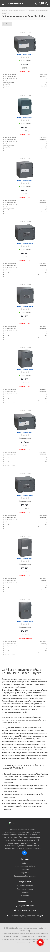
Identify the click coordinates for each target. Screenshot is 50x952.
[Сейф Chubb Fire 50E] (25, 610)
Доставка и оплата (25, 886)
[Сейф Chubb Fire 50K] (25, 547)
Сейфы (25, 863)
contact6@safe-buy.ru (27, 910)
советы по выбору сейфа (31, 720)
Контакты (25, 895)
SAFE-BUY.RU (13, 733)
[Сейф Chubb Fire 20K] (25, 421)
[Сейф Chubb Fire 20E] (25, 232)
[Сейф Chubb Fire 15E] (25, 484)
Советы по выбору (25, 889)
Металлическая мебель (25, 866)
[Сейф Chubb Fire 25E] (25, 358)
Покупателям (25, 882)
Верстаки (25, 873)
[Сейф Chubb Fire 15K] (25, 44)
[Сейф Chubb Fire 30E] (25, 295)
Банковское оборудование (25, 876)
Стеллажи (25, 869)
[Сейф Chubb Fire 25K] (25, 106)
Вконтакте (24, 852)
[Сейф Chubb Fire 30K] (25, 169)
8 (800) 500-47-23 (26, 906)
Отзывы (25, 892)
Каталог (25, 859)
